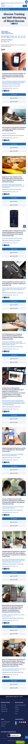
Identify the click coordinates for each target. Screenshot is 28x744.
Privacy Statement (5, 722)
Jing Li (3, 559)
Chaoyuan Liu (10, 614)
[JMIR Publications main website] (12, 3)
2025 (19, 36)
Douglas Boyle (17, 401)
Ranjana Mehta (20, 454)
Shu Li (16, 560)
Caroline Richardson (15, 83)
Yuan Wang (4, 561)
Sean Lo (23, 401)
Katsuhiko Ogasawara (10, 344)
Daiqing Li (23, 559)
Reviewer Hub (4, 709)
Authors (17, 707)
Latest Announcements (20, 705)
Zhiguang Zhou (8, 616)
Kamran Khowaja (6, 133)
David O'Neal (11, 403)
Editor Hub (3, 707)
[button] (26, 1)
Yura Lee (16, 506)
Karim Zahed (5, 454)
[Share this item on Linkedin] (17, 23)
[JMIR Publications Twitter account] (18, 722)
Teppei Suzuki (12, 343)
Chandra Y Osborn (6, 287)
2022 (2, 37)
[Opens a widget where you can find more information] (20, 742)
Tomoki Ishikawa (12, 341)
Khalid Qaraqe (13, 455)
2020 (8, 37)
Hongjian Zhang (5, 343)
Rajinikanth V (7, 187)
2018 (13, 37)
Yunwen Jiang (21, 560)
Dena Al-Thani (13, 133)
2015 (22, 37)
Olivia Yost (4, 81)
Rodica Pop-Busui (17, 82)
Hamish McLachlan (10, 401)
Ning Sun (9, 560)
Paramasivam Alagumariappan (9, 184)
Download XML (14, 101)
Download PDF (14, 98)
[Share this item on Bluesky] (11, 23)
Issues (16, 711)
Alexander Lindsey (13, 238)
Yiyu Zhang (4, 614)
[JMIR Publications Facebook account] (19, 722)
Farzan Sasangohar (12, 454)
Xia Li (3, 616)
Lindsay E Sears (19, 287)
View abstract (14, 94)
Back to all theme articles (7, 33)
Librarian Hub (4, 711)
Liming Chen (18, 561)
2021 (5, 37)
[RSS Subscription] (16, 724)
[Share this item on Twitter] (13, 23)
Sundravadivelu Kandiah (14, 185)
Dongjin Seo (4, 506)
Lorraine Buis (10, 82)
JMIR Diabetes (5, 9)
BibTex (5, 41)
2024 (22, 36)
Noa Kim (23, 82)
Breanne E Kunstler (6, 400)
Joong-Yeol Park (5, 508)
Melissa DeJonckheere (12, 81)
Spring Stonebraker (21, 81)
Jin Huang (22, 614)
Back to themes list (5, 32)
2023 (24, 36)
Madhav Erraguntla (6, 455)
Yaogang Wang (11, 559)
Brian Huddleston (18, 289)
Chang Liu (4, 560)
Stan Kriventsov (5, 238)
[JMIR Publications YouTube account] (23, 722)
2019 (10, 37)
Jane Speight (5, 403)
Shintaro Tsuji (5, 341)
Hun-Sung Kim (11, 668)
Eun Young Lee (15, 670)
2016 (19, 37)
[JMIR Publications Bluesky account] (16, 722)
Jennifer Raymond (10, 289)
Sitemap (3, 726)
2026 (16, 36)
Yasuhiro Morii (19, 341)
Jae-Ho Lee (12, 508)
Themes (17, 709)
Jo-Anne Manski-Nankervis (8, 404)
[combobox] (14, 6)
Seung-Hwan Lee (18, 668)
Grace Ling (4, 82)
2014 (24, 37)
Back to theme (4, 31)
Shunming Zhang (11, 561)
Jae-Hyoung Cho (8, 670)
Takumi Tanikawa (19, 343)
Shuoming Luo (16, 614)
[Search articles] (25, 6)
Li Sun (6, 559)
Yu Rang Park (10, 506)
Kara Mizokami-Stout (6, 83)
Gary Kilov (23, 403)
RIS (8, 41)
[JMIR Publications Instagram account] (25, 722)
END (2, 41)
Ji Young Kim (21, 506)
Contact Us (3, 724)
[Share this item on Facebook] (15, 23)
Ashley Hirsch (13, 287)
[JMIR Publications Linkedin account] (21, 722)
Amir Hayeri (19, 238)
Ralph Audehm (17, 403)
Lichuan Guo (18, 559)
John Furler (13, 400)
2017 (16, 37)
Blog (16, 713)
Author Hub (3, 705)
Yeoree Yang (5, 668)
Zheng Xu (13, 560)
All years (12, 36)
